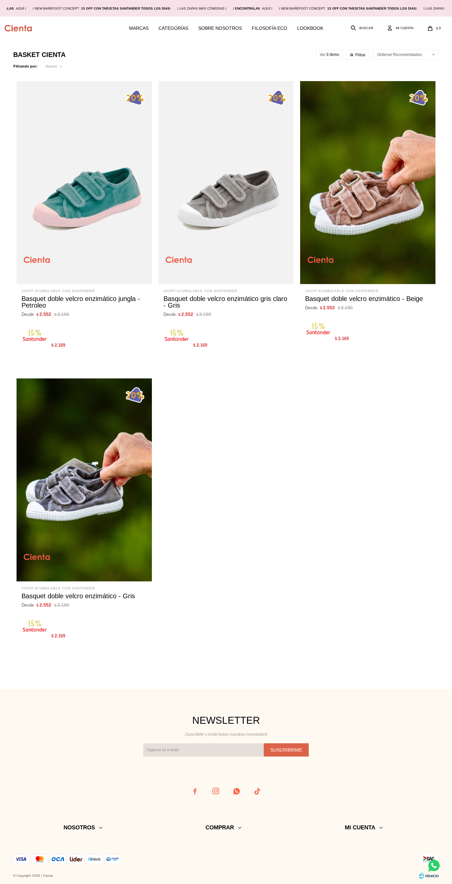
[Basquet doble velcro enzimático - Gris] (84, 479)
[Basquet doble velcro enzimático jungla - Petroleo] (84, 182)
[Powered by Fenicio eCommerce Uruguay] (429, 876)
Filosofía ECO (269, 28)
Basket (51, 66)
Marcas (139, 28)
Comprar (108, 275)
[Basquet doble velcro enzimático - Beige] (367, 182)
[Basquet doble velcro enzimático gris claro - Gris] (226, 182)
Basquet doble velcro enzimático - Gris (78, 596)
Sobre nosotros (220, 28)
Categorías (173, 28)
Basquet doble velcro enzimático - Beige (364, 298)
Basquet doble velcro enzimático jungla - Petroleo (81, 302)
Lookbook (310, 28)
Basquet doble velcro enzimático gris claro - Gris (225, 302)
